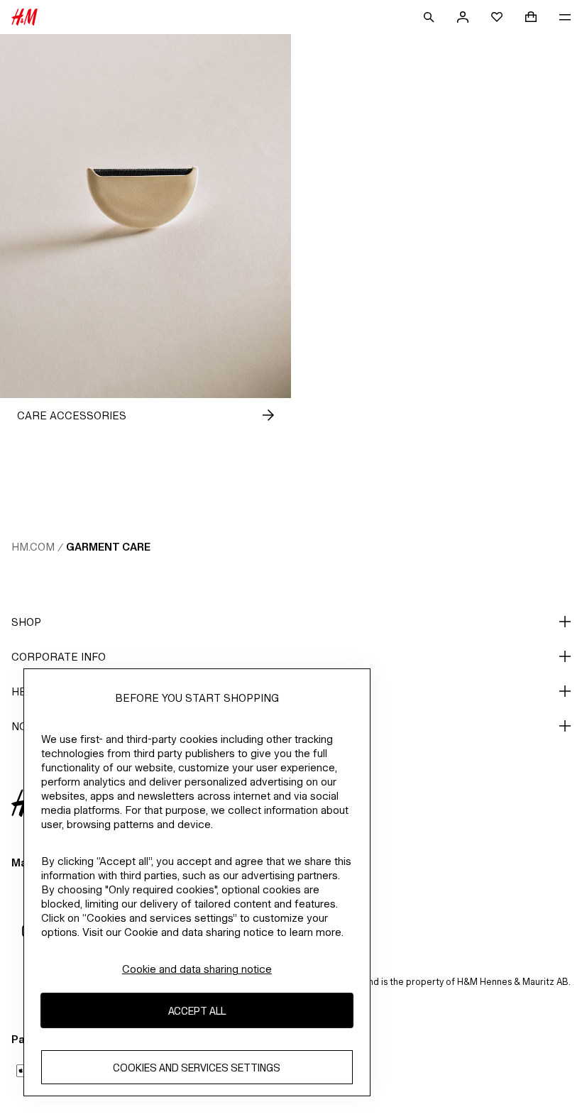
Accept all (197, 1011)
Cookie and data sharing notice (197, 969)
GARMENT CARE (108, 547)
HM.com (33, 547)
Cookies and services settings (196, 1068)
